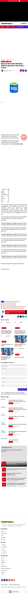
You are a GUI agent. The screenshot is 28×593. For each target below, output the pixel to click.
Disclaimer (3, 562)
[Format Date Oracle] (21, 352)
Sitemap (3, 572)
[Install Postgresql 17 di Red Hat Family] (21, 339)
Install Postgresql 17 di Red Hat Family (20, 345)
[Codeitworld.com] (7, 23)
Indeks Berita (4, 566)
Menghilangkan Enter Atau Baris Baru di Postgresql (6, 358)
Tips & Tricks (4, 533)
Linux (2, 535)
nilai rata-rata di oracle (19, 308)
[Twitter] (21, 316)
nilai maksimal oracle (20, 306)
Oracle (7, 61)
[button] (22, 23)
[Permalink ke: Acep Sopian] (2, 70)
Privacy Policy (4, 570)
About (2, 558)
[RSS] (14, 580)
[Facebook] (18, 316)
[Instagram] (12, 580)
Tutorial (2, 531)
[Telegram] (23, 316)
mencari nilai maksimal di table (12, 301)
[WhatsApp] (26, 316)
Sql (10, 61)
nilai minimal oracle (7, 308)
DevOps (3, 539)
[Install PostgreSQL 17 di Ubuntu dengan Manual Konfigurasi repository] (21, 325)
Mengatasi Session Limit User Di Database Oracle (14, 474)
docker (4, 551)
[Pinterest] (7, 580)
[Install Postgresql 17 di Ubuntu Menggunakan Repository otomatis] (7, 325)
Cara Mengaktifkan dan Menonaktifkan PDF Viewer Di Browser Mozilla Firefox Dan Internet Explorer (16, 484)
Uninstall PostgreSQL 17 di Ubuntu (7, 345)
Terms (2, 574)
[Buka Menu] (24, 23)
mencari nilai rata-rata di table (9, 304)
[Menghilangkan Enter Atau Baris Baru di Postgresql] (7, 352)
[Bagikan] (26, 71)
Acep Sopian (6, 70)
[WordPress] (9, 580)
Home (2, 564)
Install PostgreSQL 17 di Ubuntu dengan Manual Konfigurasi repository (20, 332)
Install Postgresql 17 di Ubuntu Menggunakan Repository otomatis (6, 332)
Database (3, 61)
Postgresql (4, 328)
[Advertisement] (14, 44)
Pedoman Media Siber (6, 568)
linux (3, 549)
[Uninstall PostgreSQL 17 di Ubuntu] (7, 339)
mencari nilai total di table (8, 306)
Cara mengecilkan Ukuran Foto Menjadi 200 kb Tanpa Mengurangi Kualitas (16, 479)
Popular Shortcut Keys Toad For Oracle (16, 469)
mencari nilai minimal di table (9, 303)
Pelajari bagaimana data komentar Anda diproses (15, 394)
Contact (3, 560)
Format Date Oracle (19, 357)
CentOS (4, 553)
